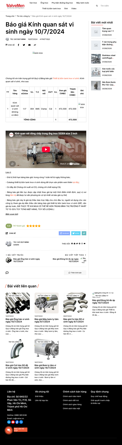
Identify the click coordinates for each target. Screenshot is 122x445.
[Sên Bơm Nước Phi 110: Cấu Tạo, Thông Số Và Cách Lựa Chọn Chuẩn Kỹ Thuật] (96, 85)
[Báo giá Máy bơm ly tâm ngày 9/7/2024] (47, 303)
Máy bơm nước (82, 3)
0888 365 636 (20, 415)
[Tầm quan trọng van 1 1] (96, 32)
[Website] (74, 244)
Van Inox (33, 3)
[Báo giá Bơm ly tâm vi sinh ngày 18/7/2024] (47, 349)
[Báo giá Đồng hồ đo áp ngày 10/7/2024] (104, 293)
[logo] (15, 6)
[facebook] (72, 244)
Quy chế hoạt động (99, 396)
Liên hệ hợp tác (41, 400)
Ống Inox (44, 3)
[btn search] (97, 5)
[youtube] (84, 244)
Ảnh (66, 8)
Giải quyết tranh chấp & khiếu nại (100, 401)
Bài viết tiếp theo (74, 255)
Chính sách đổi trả (71, 400)
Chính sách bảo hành (72, 396)
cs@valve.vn (18, 418)
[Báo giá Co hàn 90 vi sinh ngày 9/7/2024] (75, 303)
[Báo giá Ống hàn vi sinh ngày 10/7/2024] (18, 303)
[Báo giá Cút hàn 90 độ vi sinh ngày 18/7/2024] (18, 349)
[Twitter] (77, 244)
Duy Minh (21, 39)
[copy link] (35, 45)
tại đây (76, 182)
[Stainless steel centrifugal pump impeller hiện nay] (96, 58)
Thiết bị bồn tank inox (51, 8)
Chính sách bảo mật (71, 408)
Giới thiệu (39, 396)
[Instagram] (82, 244)
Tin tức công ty (15, 296)
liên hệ (13, 195)
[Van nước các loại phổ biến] (96, 72)
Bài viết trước (16, 255)
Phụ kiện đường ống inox (62, 3)
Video (73, 8)
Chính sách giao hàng (72, 404)
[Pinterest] (79, 244)
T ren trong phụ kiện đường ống (109, 44)
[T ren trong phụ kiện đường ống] (96, 45)
